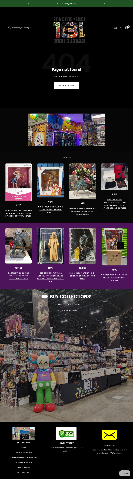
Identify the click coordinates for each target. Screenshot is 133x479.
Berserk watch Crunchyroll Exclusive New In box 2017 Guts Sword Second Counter (114, 204)
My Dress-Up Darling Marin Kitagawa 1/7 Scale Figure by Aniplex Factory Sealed (18, 213)
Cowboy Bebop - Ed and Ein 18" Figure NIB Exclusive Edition (114, 277)
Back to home (66, 85)
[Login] (121, 27)
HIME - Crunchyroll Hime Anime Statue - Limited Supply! (50, 209)
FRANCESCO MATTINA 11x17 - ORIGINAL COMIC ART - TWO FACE (82, 276)
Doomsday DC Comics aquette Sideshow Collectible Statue (18, 276)
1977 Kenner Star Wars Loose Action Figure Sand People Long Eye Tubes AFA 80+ (50, 277)
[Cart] (126, 27)
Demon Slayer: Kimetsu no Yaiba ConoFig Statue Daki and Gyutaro (82, 211)
